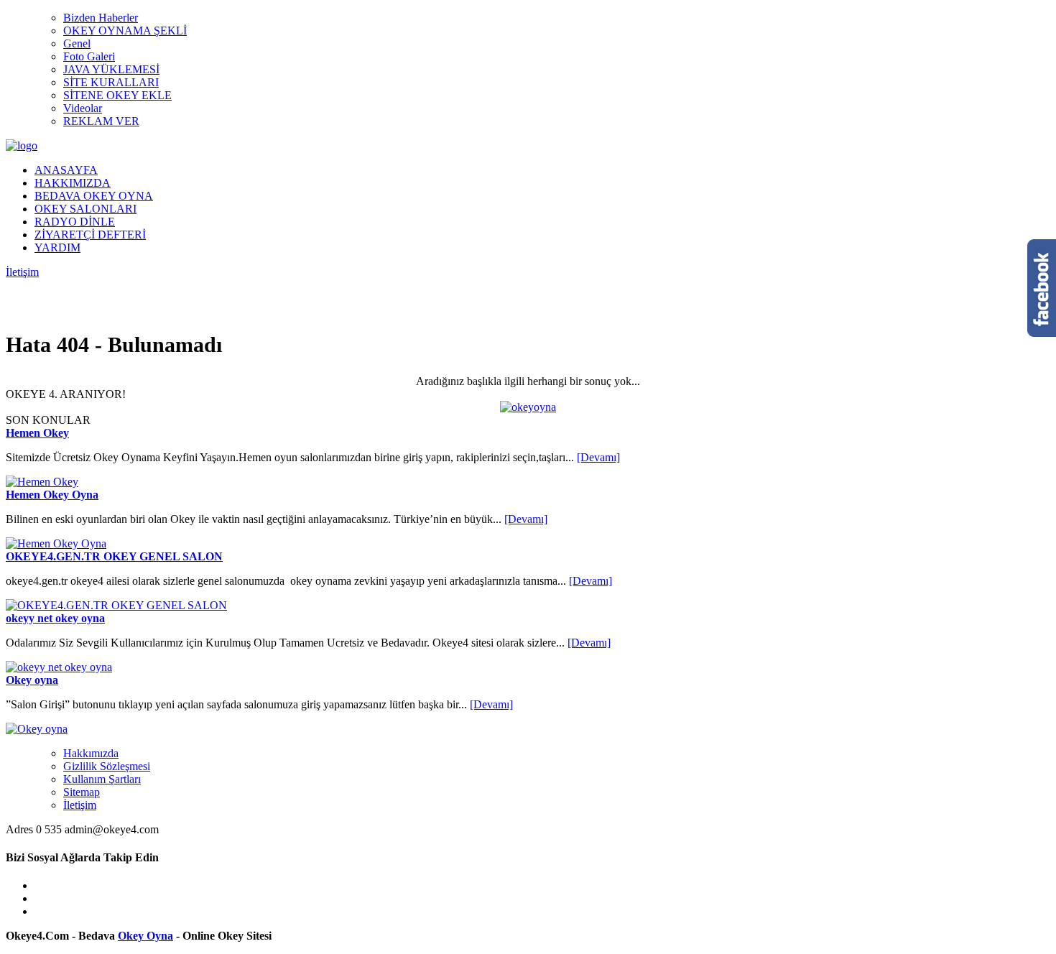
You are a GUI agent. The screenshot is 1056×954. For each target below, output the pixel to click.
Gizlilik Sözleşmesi (106, 766)
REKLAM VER (101, 121)
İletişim (22, 272)
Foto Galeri (89, 56)
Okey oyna (32, 680)
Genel (77, 43)
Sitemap (81, 792)
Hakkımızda (91, 753)
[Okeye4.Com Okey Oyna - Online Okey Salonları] (21, 145)
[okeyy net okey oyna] (59, 667)
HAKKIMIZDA (72, 183)
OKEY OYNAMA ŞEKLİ (125, 30)
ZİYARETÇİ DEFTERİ (90, 234)
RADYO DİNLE (74, 222)
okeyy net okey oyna (55, 618)
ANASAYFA (66, 170)
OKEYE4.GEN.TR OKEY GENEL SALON (114, 556)
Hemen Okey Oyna (52, 494)
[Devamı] (598, 457)
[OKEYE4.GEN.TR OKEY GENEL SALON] (116, 605)
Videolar (82, 108)
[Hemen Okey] (42, 482)
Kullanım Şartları (102, 779)
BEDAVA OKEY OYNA (93, 196)
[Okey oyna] (37, 729)
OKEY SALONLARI (85, 209)
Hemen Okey (37, 433)
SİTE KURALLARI (111, 82)
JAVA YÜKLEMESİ (111, 69)
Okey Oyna (145, 936)
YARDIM (57, 247)
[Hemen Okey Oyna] (56, 543)
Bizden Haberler (100, 17)
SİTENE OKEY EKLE (117, 95)
